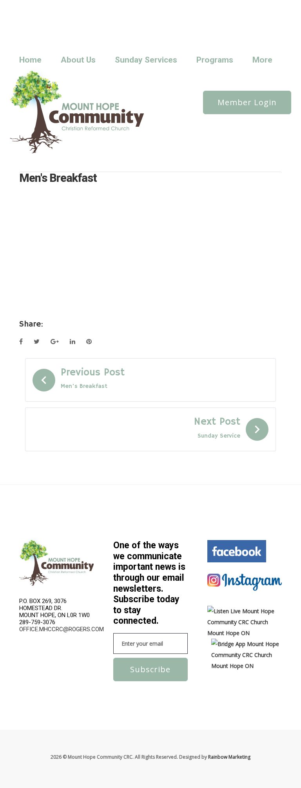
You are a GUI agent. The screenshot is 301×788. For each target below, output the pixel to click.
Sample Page (71, 17)
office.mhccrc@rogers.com (61, 629)
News (53, 6)
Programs (214, 60)
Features (101, 6)
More (262, 60)
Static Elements (131, 17)
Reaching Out (36, 17)
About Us (78, 60)
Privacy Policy (149, 6)
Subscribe (150, 669)
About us (32, 6)
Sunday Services (39, 27)
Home (30, 60)
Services (100, 17)
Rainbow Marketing (229, 757)
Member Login (247, 102)
